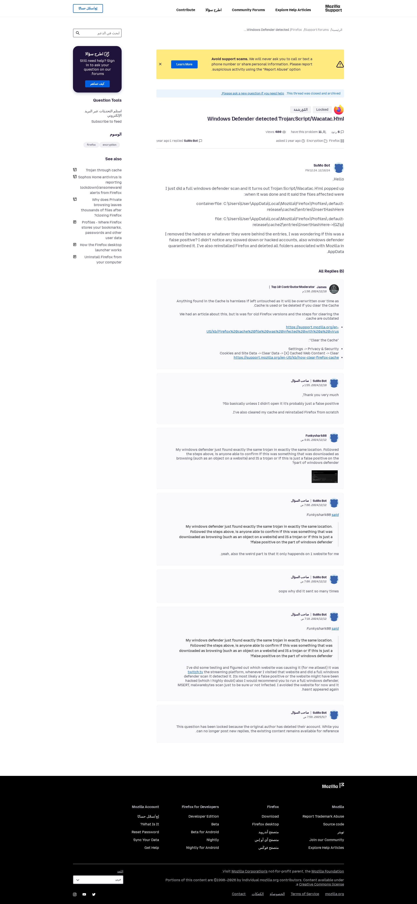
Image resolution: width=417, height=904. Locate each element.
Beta (215, 824)
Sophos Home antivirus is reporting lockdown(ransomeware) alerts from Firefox (100, 185)
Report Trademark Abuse (323, 816)
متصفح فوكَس (268, 848)
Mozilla (333, 786)
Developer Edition (204, 816)
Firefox (296, 30)
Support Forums (317, 30)
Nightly (213, 840)
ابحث (77, 33)
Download (270, 816)
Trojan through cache (104, 170)
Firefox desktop (265, 824)
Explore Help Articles (293, 10)
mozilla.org (334, 894)
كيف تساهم (97, 84)
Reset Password (145, 832)
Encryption (315, 141)
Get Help (151, 848)
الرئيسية (337, 30)
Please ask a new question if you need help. (252, 93)
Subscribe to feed (106, 121)
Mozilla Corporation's (250, 871)
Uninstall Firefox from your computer (103, 259)
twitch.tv (195, 672)
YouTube (84, 894)
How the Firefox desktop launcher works (101, 247)
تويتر (341, 832)
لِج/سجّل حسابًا (88, 8)
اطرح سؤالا (213, 10)
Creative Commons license (321, 884)
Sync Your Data (146, 840)
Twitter (94, 894)
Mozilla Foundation (327, 871)
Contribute (185, 10)
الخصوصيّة (277, 894)
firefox (91, 144)
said (335, 515)
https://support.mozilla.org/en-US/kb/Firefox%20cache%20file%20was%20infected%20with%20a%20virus (273, 329)
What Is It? (149, 824)
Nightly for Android (202, 848)
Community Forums (248, 10)
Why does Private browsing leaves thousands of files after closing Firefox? (101, 207)
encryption (109, 144)
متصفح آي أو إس (267, 840)
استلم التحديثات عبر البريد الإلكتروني (103, 113)
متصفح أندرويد (268, 832)
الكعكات (258, 894)
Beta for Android (205, 832)
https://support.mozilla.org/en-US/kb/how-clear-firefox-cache (286, 357)
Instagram (74, 894)
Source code (333, 824)
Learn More (184, 64)
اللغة (120, 871)
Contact (239, 894)
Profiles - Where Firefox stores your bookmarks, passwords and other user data (101, 230)
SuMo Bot (322, 165)
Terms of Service (305, 894)
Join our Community (326, 840)
